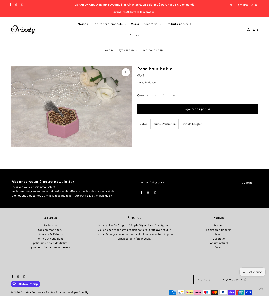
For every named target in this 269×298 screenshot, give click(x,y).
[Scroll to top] (261, 288)
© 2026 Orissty (20, 292)
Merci (135, 24)
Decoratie (150, 24)
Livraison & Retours (50, 234)
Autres (134, 35)
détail (144, 124)
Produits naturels (178, 24)
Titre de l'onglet (191, 124)
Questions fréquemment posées (50, 247)
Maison (83, 24)
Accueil (110, 50)
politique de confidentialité (50, 243)
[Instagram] (15, 4)
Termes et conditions (50, 238)
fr (231, 4)
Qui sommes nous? (50, 229)
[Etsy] (21, 4)
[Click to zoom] (126, 72)
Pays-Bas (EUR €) (247, 4)
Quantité (142, 95)
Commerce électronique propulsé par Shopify (60, 292)
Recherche (50, 225)
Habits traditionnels (108, 24)
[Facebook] (10, 4)
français (204, 279)
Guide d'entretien (164, 124)
